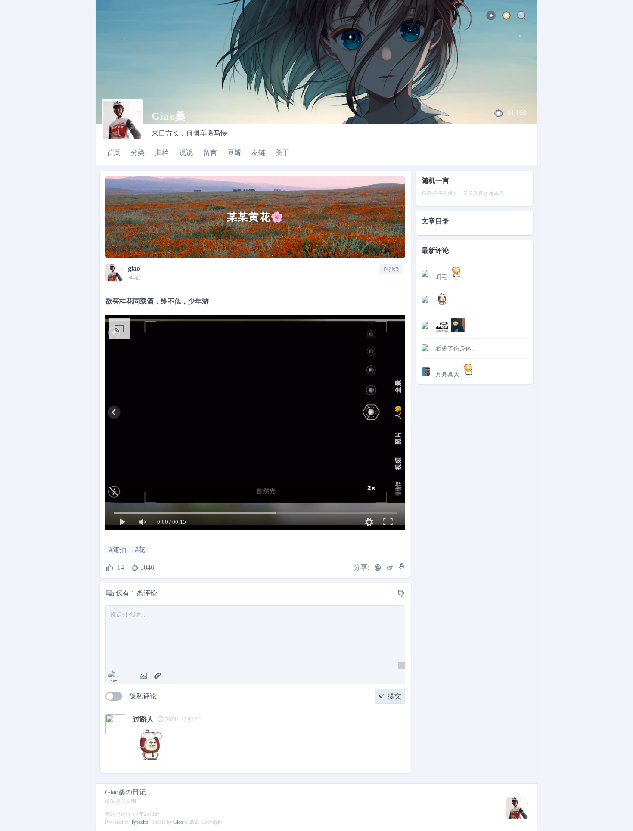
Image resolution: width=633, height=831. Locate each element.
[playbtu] (491, 18)
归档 (162, 152)
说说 (186, 152)
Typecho (139, 822)
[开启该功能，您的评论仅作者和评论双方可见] (114, 696)
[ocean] (506, 17)
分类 (138, 152)
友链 (258, 152)
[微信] (377, 567)
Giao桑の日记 (125, 792)
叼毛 (442, 277)
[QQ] (401, 566)
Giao (178, 822)
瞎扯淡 (391, 269)
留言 (210, 152)
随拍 (119, 549)
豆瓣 (234, 152)
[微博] (389, 567)
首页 (114, 152)
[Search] (522, 17)
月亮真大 (448, 374)
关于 (282, 152)
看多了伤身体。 (456, 348)
